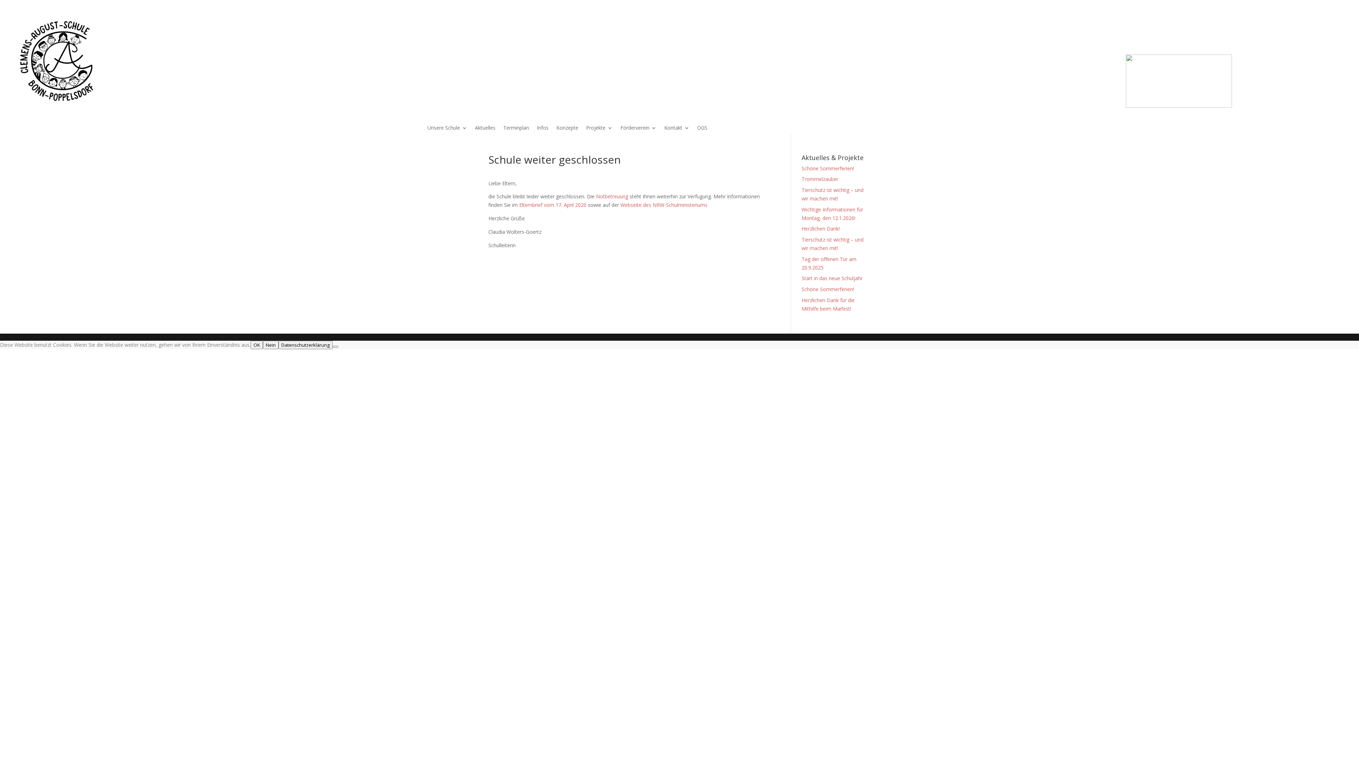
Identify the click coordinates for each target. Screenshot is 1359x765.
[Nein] (335, 347)
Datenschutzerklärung (305, 345)
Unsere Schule (444, 128)
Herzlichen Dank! (821, 228)
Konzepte (567, 128)
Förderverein (634, 128)
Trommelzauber (820, 179)
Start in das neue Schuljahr (832, 278)
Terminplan (516, 128)
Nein (271, 345)
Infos (543, 128)
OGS (702, 128)
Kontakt (673, 128)
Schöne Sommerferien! (828, 168)
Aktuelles (485, 128)
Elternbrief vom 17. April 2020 (552, 205)
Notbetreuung (613, 196)
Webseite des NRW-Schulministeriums (665, 205)
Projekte (596, 128)
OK (256, 345)
